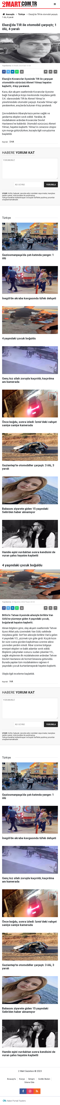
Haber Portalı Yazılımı (16, 1101)
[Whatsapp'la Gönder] (17, 71)
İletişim (31, 1079)
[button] (45, 71)
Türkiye (21, 14)
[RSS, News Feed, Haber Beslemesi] (36, 1091)
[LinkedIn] (12, 71)
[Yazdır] (22, 71)
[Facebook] (4, 71)
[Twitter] (8, 71)
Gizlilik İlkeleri (44, 1079)
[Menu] (55, 4)
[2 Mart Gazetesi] (19, 4)
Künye (22, 1079)
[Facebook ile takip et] (23, 1091)
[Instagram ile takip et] (30, 1091)
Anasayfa (9, 14)
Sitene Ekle (29, 1082)
